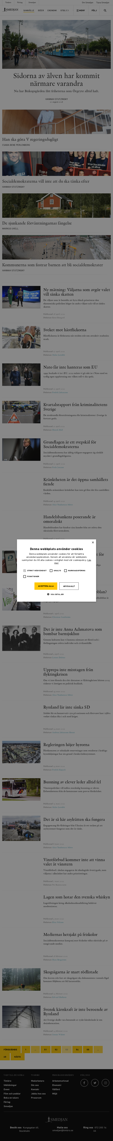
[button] (56, 594)
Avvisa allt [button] (69, 586)
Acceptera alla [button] (46, 586)
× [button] (93, 542)
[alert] (56, 570)
